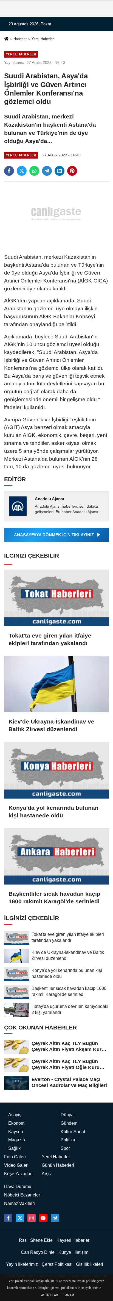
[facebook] (9, 171)
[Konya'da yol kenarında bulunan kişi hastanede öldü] (56, 770)
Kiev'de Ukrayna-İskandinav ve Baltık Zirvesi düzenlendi (51, 725)
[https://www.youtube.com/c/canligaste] (43, 1218)
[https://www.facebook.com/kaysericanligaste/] (8, 1218)
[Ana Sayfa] (6, 39)
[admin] (55, 1218)
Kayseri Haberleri (73, 1240)
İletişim (81, 1252)
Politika (68, 1140)
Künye (64, 1252)
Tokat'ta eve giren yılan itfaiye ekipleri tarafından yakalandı (50, 639)
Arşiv (47, 1173)
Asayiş (14, 1114)
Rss (23, 1240)
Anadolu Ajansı (49, 498)
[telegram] (47, 171)
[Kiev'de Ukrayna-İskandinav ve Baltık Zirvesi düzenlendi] (56, 684)
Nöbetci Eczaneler (22, 1195)
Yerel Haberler (43, 39)
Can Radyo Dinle (38, 1252)
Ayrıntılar (49, 1295)
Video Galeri (16, 1165)
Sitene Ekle (41, 1240)
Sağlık (14, 1148)
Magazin (16, 1140)
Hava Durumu (17, 1186)
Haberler (20, 39)
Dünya (67, 1114)
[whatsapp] (34, 171)
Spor (65, 1148)
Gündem (69, 1123)
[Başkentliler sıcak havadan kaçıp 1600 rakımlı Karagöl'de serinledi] (56, 856)
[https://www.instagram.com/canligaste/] (31, 1218)
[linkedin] (59, 171)
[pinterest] (72, 171)
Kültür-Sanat (73, 1131)
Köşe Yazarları (18, 1173)
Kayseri (15, 1131)
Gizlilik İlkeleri (89, 1264)
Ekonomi (17, 1123)
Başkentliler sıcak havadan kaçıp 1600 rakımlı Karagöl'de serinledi (54, 897)
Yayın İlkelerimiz (22, 1264)
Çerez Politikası (57, 1264)
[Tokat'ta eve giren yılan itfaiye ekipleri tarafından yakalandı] (56, 598)
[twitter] (22, 171)
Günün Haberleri (58, 1165)
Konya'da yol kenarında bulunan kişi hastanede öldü (53, 811)
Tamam (68, 1295)
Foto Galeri (15, 1156)
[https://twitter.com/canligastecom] (20, 1218)
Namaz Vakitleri (19, 1203)
